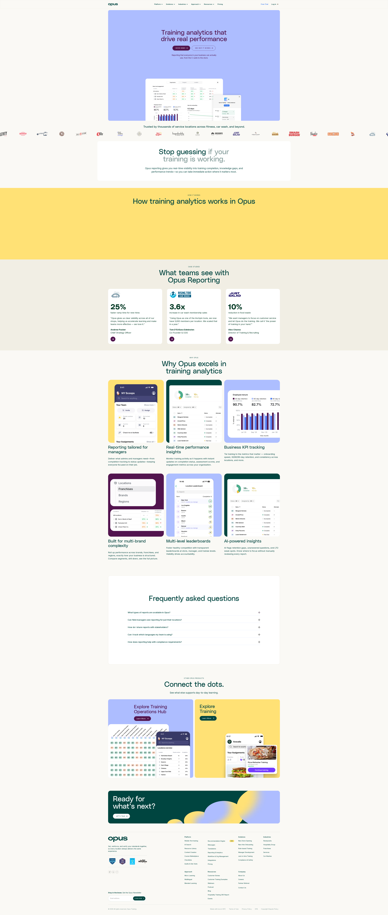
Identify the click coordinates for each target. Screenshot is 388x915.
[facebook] (117, 872)
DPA (256, 909)
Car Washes (267, 856)
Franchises (267, 848)
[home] (113, 4)
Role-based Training (245, 848)
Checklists (188, 860)
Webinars (211, 883)
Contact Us (242, 888)
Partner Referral (243, 883)
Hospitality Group (269, 845)
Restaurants (267, 841)
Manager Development (246, 852)
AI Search (188, 845)
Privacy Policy (247, 909)
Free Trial (264, 4)
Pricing (220, 4)
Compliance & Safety (245, 860)
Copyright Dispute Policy (269, 909)
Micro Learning (190, 876)
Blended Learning (191, 883)
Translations (212, 849)
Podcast (211, 887)
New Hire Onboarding (245, 845)
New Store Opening (245, 841)
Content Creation (190, 852)
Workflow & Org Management (218, 856)
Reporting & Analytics (215, 852)
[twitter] (109, 872)
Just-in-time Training (245, 856)
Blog (209, 891)
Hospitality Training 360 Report (218, 895)
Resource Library (190, 848)
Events (210, 899)
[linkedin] (113, 872)
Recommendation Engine (216, 841)
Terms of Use (234, 909)
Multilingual (188, 879)
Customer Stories (214, 876)
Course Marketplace (192, 856)
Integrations (212, 860)
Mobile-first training (191, 841)
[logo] (118, 838)
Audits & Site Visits (191, 864)
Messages (211, 845)
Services (266, 852)
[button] (158, 4)
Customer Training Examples (218, 879)
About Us (241, 876)
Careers (241, 879)
